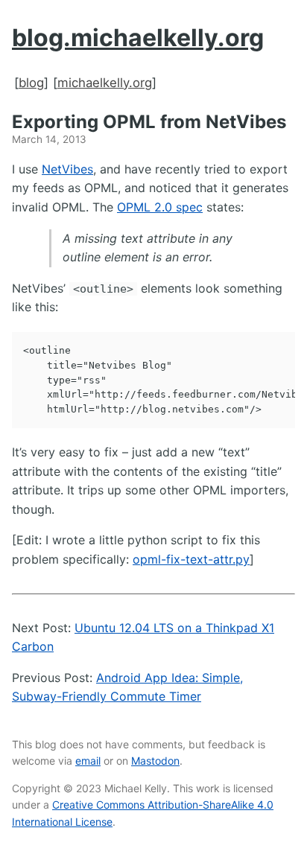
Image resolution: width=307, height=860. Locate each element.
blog (31, 82)
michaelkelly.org (104, 82)
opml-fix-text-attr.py (191, 559)
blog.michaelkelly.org (138, 37)
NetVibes (67, 169)
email (88, 760)
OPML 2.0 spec (160, 207)
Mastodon (155, 760)
